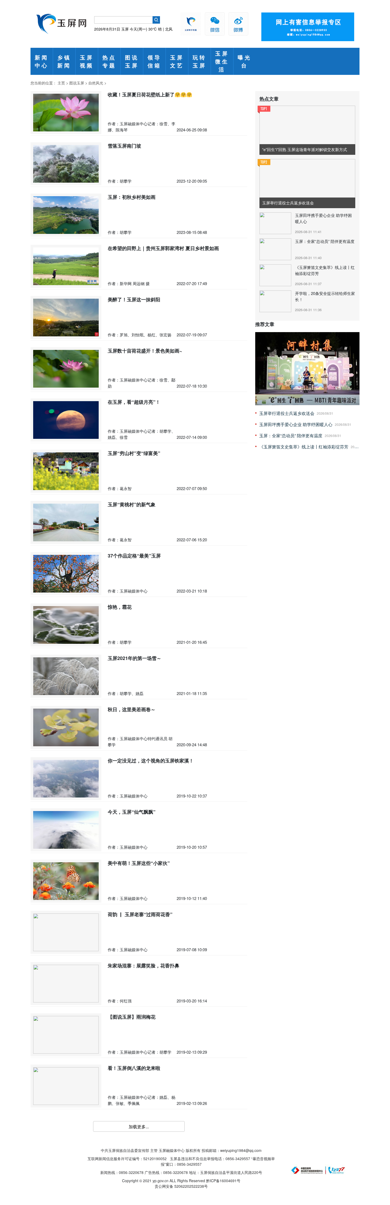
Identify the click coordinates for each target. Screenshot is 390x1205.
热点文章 (269, 98)
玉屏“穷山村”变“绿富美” (134, 453)
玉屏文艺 (177, 61)
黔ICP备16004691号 (223, 1180)
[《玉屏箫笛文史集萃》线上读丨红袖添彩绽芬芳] (275, 274)
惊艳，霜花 (120, 606)
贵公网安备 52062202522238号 (181, 1186)
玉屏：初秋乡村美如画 (131, 197)
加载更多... (139, 1126)
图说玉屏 (132, 61)
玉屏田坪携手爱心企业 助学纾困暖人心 (323, 218)
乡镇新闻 (64, 61)
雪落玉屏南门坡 (124, 145)
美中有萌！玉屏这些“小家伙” (139, 863)
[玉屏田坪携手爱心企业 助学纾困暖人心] (275, 222)
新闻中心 (42, 61)
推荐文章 (264, 324)
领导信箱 (154, 61)
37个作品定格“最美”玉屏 (134, 555)
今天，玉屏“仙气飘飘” (131, 811)
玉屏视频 (87, 61)
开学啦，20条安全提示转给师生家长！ (325, 296)
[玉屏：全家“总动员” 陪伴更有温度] (275, 248)
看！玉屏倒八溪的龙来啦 (134, 1068)
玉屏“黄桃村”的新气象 (131, 504)
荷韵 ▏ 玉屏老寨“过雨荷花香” (140, 914)
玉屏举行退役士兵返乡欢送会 (286, 413)
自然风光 (95, 82)
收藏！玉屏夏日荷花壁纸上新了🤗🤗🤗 (150, 94)
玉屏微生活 (222, 61)
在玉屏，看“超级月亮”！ (134, 401)
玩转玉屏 (199, 61)
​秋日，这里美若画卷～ (131, 709)
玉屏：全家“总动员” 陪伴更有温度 (324, 241)
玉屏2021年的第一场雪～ (134, 658)
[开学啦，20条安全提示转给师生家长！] (275, 300)
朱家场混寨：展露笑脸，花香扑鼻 (143, 965)
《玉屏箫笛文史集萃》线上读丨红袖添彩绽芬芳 (325, 270)
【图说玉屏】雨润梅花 (131, 1016)
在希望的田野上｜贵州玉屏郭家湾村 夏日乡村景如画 (163, 248)
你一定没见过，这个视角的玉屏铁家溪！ (151, 760)
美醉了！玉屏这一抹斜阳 (134, 299)
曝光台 (245, 61)
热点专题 (109, 61)
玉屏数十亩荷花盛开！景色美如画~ (145, 350)
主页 (61, 82)
